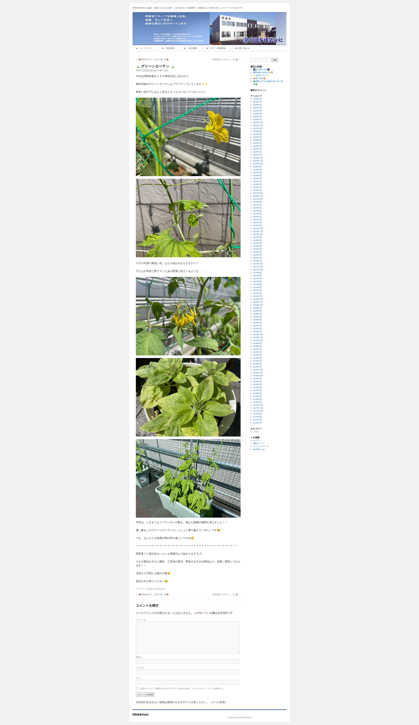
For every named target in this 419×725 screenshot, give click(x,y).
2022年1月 (257, 260)
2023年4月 (257, 216)
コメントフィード (261, 446)
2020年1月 (257, 331)
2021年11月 (258, 266)
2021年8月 (257, 275)
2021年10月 (258, 269)
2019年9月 (257, 343)
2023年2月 (257, 222)
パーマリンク (159, 588)
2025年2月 (257, 151)
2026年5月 (257, 107)
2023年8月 (257, 204)
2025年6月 (257, 140)
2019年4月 (257, 358)
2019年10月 (258, 340)
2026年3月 (257, 113)
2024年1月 (257, 190)
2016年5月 (257, 422)
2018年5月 (257, 390)
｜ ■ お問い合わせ (241, 48)
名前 (138, 656)
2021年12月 (258, 263)
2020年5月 (257, 319)
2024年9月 (257, 166)
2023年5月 (257, 213)
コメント (140, 619)
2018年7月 (257, 384)
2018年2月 (257, 399)
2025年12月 (258, 122)
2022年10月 (258, 234)
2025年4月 (257, 146)
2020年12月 (258, 299)
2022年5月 (257, 249)
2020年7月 (257, 313)
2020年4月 (257, 322)
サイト (139, 677)
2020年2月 (257, 328)
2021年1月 (257, 296)
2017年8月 (257, 416)
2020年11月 (258, 302)
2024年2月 (257, 187)
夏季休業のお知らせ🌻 (263, 72)
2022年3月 (257, 254)
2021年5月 (257, 284)
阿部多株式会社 (141, 714)
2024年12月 (258, 157)
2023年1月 (257, 225)
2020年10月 (258, 305)
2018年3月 (257, 396)
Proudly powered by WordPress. (240, 717)
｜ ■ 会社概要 (189, 48)
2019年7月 (257, 349)
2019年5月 (257, 355)
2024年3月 (257, 184)
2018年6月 (257, 387)
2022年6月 (257, 246)
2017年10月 (258, 411)
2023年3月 (257, 219)
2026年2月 (257, 116)
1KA (166, 70)
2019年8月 (257, 346)
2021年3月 (257, 290)
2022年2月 (257, 257)
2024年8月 (257, 169)
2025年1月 (257, 154)
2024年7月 (257, 172)
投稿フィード (259, 443)
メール (139, 667)
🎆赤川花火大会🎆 (261, 69)
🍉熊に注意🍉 (259, 78)
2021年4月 (257, 287)
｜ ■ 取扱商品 (167, 48)
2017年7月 (257, 419)
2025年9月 (257, 131)
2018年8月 (257, 381)
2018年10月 (258, 375)
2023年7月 (257, 207)
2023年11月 (258, 196)
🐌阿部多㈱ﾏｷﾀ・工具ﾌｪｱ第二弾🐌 (152, 59)
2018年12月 (258, 369)
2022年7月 (257, 243)
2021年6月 (257, 281)
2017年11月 (258, 408)
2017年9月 (257, 413)
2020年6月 (257, 316)
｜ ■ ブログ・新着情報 (215, 48)
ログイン (257, 440)
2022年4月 (257, 252)
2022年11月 (258, 231)
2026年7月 (257, 101)
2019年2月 (257, 363)
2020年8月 (257, 310)
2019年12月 (258, 334)
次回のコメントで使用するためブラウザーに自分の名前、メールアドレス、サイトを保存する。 (182, 688)
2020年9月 (257, 307)
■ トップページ (145, 48)
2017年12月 (258, 405)
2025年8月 (257, 134)
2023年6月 (257, 210)
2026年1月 (257, 119)
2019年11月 (258, 337)
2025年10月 (258, 128)
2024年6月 (257, 175)
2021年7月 (257, 278)
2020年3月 (257, 325)
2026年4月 (257, 110)
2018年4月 (257, 393)
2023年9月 (257, 202)
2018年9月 (257, 378)
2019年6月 (257, 352)
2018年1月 (257, 402)
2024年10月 (258, 163)
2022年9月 (257, 237)
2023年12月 (258, 193)
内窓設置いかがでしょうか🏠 (226, 59)
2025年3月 (257, 149)
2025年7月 (257, 137)
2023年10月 (258, 199)
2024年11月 (258, 160)
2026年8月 (257, 98)
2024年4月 (257, 181)
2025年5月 (257, 143)
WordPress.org (259, 449)
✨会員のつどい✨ (261, 75)
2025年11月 (258, 125)
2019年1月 (257, 366)
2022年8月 (257, 240)
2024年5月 (257, 178)
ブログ (150, 588)
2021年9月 (257, 272)
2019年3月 (257, 360)
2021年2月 (257, 293)
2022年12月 (258, 228)
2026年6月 (257, 104)
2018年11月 (258, 372)
